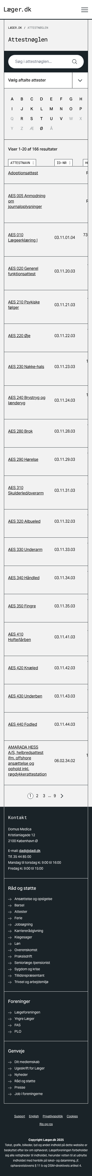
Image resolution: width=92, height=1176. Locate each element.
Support (19, 1116)
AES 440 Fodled (22, 724)
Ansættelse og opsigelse (33, 899)
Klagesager (23, 937)
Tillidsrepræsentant (29, 975)
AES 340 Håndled (23, 577)
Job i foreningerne (28, 1094)
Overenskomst (25, 950)
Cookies (72, 1116)
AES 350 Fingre (22, 606)
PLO (17, 1031)
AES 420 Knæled (23, 667)
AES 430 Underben (25, 696)
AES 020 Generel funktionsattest (23, 271)
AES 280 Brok (20, 431)
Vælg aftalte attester (27, 80)
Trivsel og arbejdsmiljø (31, 982)
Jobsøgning (23, 924)
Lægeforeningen (27, 1012)
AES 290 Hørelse (23, 459)
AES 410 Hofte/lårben (19, 637)
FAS (17, 1025)
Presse (19, 1087)
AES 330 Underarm (25, 549)
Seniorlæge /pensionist (32, 962)
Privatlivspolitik (53, 1116)
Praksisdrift (23, 956)
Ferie (18, 918)
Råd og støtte (24, 1081)
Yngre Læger (24, 1018)
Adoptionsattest (23, 173)
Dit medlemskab (26, 1062)
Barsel (19, 905)
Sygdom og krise (27, 969)
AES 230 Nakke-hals (26, 366)
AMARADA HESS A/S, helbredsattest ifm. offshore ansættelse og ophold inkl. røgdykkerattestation (27, 761)
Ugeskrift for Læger (29, 1068)
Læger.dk (15, 27)
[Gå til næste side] (62, 796)
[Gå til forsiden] (17, 10)
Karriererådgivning (28, 931)
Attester (20, 911)
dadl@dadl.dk (29, 850)
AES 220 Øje (19, 335)
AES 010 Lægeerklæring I (23, 237)
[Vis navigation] (84, 10)
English (34, 1116)
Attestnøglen (37, 27)
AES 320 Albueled (24, 521)
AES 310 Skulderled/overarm (26, 490)
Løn (17, 943)
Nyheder (21, 1074)
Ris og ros (46, 1124)
